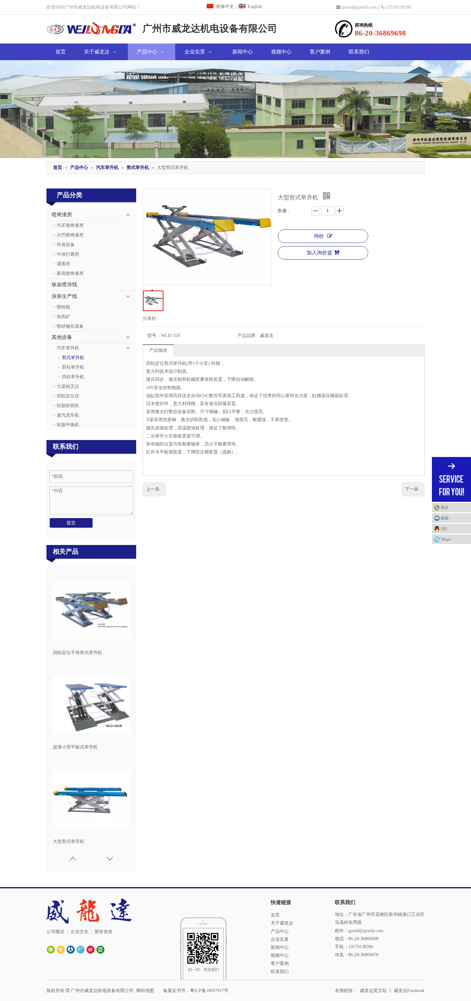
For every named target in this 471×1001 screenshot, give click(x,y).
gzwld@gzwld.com (359, 7)
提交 (71, 522)
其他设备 (62, 337)
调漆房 (63, 263)
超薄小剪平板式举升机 (75, 747)
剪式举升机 (73, 357)
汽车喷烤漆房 (70, 225)
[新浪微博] (91, 950)
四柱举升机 (73, 376)
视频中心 (280, 955)
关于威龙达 (282, 923)
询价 (319, 236)
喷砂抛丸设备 (70, 326)
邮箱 (445, 518)
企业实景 (280, 939)
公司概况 (55, 931)
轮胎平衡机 (68, 424)
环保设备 (66, 244)
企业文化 (79, 931)
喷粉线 (63, 307)
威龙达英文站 (373, 990)
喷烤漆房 (62, 214)
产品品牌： (248, 335)
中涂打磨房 (68, 254)
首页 (275, 915)
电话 (445, 507)
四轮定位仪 (68, 396)
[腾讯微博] (81, 950)
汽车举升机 (68, 348)
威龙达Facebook (409, 990)
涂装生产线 (64, 296)
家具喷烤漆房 (70, 273)
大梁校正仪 (68, 386)
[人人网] (71, 950)
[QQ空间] (61, 950)
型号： (154, 335)
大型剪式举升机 (68, 841)
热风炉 (63, 316)
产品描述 (158, 350)
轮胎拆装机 (68, 405)
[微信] (51, 950)
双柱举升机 (73, 367)
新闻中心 (280, 947)
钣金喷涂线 (64, 284)
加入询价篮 (319, 252)
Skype (445, 539)
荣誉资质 (103, 931)
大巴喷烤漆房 (70, 235)
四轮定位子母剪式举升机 (77, 652)
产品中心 (280, 931)
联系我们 (280, 971)
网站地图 (145, 990)
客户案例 (280, 963)
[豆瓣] (100, 950)
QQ (444, 528)
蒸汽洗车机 (68, 415)
